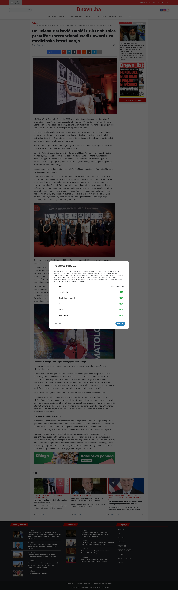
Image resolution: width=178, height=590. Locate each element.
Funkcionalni (63, 292)
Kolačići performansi (67, 298)
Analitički (62, 304)
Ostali (61, 309)
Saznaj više (57, 324)
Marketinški (63, 315)
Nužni (61, 286)
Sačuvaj (120, 324)
